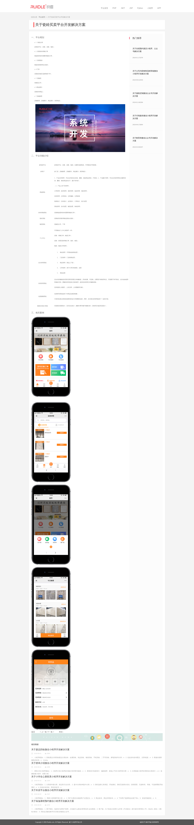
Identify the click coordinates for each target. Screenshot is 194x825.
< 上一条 (43, 732)
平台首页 (42, 17)
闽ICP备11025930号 (152, 822)
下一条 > (50, 732)
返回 (33, 732)
